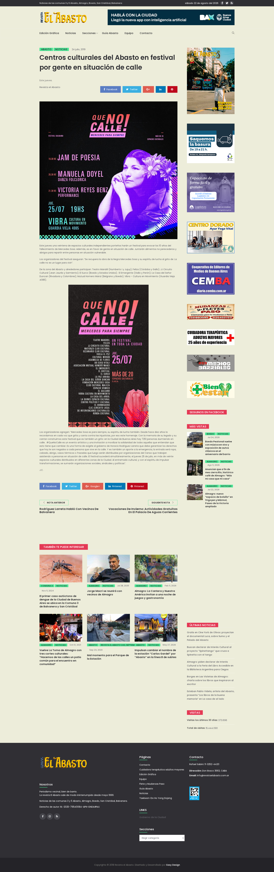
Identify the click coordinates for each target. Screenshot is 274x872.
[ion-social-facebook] (222, 3)
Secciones (89, 33)
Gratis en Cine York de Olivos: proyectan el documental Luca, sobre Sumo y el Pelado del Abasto (210, 636)
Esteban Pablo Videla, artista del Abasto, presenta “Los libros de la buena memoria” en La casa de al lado (210, 695)
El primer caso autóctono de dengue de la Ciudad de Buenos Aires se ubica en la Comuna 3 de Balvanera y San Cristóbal (60, 601)
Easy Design (173, 864)
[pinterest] (172, 89)
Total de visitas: (196, 728)
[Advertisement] (211, 565)
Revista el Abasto (49, 87)
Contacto (146, 33)
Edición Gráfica (49, 33)
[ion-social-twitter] (227, 3)
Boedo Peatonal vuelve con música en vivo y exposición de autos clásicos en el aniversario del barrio (218, 448)
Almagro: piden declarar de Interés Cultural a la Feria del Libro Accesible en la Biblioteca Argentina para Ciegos (210, 665)
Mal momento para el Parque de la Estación (108, 657)
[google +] (148, 89)
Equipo (129, 33)
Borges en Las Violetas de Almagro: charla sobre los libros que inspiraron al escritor (210, 680)
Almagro (94, 585)
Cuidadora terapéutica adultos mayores (161, 769)
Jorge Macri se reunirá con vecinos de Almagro (104, 592)
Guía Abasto (110, 33)
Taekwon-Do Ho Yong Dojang (155, 798)
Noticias (70, 33)
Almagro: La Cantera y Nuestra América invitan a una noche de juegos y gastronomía (155, 594)
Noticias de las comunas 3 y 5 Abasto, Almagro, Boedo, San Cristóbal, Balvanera (80, 3)
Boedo (210, 434)
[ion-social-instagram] (50, 816)
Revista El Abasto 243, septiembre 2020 (122, 645)
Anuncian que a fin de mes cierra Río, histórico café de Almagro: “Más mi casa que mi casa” (219, 474)
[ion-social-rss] (232, 3)
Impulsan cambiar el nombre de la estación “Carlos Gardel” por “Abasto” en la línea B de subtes (155, 653)
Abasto (46, 49)
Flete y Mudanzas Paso (151, 783)
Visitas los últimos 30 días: (202, 720)
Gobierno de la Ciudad (152, 817)
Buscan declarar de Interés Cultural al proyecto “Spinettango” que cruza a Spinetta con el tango (209, 651)
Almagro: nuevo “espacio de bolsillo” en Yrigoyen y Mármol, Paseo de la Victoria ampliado (219, 500)
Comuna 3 (47, 585)
